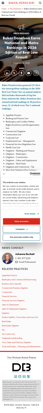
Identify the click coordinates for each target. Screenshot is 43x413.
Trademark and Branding (12, 338)
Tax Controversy (8, 334)
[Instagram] (19, 376)
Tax (3, 329)
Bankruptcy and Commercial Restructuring (19, 279)
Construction (7, 292)
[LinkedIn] (7, 73)
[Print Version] (36, 73)
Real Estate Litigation (10, 325)
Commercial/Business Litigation (15, 287)
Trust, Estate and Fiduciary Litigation (16, 342)
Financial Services (9, 296)
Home (4, 8)
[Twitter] (14, 73)
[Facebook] (21, 73)
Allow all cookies (21, 221)
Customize (20, 229)
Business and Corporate (11, 283)
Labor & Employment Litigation (14, 308)
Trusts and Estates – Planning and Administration (21, 346)
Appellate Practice (9, 275)
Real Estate (6, 321)
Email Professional (27, 261)
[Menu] (3, 3)
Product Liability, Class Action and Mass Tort (20, 317)
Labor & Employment (10, 304)
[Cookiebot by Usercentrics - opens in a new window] (30, 174)
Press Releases (16, 8)
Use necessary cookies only (21, 237)
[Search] (40, 3)
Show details (29, 214)
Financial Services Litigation (13, 300)
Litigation (5, 313)
